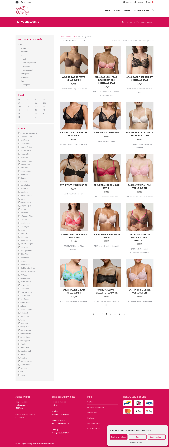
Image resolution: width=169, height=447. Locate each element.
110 (28, 106)
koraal (23, 230)
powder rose (25, 295)
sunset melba (25, 333)
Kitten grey (24, 226)
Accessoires (25, 48)
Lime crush (24, 237)
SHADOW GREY (26, 309)
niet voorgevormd (29, 63)
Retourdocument (93, 423)
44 (27, 110)
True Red (23, 344)
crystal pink (25, 185)
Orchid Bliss (25, 278)
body (25, 59)
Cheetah (23, 181)
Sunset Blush (25, 330)
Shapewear (25, 77)
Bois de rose (25, 164)
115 (36, 106)
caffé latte (24, 168)
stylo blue (24, 323)
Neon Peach (25, 264)
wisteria (23, 368)
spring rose (24, 316)
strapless (26, 66)
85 (19, 103)
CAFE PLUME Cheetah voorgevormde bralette (139, 237)
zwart (22, 375)
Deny (138, 437)
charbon (23, 178)
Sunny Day (24, 327)
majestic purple (26, 244)
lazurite (23, 233)
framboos (24, 192)
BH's (75, 37)
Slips (22, 81)
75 (36, 99)
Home (62, 37)
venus (22, 354)
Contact (129, 2)
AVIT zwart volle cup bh (73, 185)
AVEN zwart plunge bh (106, 133)
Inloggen (140, 2)
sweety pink (25, 340)
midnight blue (26, 250)
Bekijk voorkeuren (156, 437)
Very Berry (24, 358)
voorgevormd (28, 70)
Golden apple (25, 202)
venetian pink (25, 351)
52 (27, 113)
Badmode (24, 52)
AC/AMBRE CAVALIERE (29, 133)
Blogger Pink (25, 154)
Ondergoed (25, 74)
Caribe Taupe (25, 171)
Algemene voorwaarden (95, 407)
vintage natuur (26, 361)
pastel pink (24, 285)
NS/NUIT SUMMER (27, 271)
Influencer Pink (26, 216)
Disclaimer (91, 418)
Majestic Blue (25, 240)
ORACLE (23, 275)
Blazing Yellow (26, 147)
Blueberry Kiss (26, 161)
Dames (69, 37)
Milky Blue (24, 254)
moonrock (24, 257)
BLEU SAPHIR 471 (27, 150)
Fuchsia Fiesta (26, 195)
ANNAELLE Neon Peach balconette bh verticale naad (106, 80)
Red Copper (25, 299)
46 (36, 110)
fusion (22, 199)
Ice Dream (24, 212)
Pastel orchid (25, 282)
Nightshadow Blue (27, 268)
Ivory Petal (24, 219)
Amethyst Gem (26, 136)
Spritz (22, 320)
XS (36, 113)
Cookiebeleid (132, 442)
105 (19, 106)
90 (27, 103)
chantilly (23, 174)
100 (44, 103)
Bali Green (24, 140)
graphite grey (25, 206)
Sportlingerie (25, 85)
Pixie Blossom (26, 292)
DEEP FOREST (26, 188)
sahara (23, 306)
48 (44, 110)
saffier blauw (25, 302)
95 (36, 103)
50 (19, 113)
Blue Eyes (24, 157)
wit (21, 371)
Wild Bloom (25, 365)
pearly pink (24, 289)
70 (27, 99)
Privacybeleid (141, 442)
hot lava (23, 209)
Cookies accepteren (118, 437)
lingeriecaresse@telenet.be (26, 414)
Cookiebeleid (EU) (93, 429)
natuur (23, 261)
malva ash (24, 247)
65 (19, 99)
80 (44, 99)
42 (19, 110)
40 (44, 106)
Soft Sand (24, 313)
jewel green (25, 223)
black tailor (25, 143)
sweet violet (25, 337)
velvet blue (24, 347)
